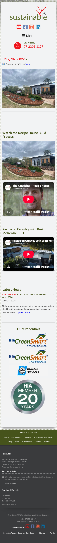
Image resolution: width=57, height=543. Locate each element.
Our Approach (17, 437)
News (17, 442)
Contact (47, 442)
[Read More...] (25, 312)
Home (6, 437)
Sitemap (42, 533)
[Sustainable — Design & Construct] (29, 19)
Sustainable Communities (43, 437)
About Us (38, 442)
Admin (27, 64)
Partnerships (27, 442)
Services (28, 437)
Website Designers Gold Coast (22, 533)
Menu (30, 36)
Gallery (9, 442)
